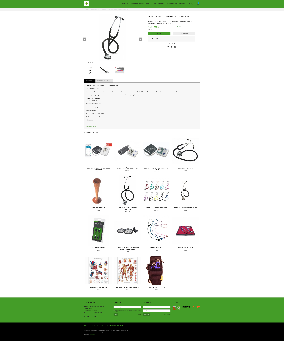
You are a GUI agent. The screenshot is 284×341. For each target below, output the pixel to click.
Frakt (85, 325)
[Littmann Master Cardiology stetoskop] (112, 37)
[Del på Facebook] (171, 47)
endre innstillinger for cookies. (120, 332)
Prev (84, 39)
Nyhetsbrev (120, 325)
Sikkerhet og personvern (108, 325)
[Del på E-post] (175, 47)
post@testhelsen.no (92, 310)
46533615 (91, 308)
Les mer (139, 314)
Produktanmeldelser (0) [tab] (103, 80)
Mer (189, 3)
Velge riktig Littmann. (91, 126)
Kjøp (160, 33)
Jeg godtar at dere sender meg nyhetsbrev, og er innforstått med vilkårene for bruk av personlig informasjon (127, 311)
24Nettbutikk (92, 334)
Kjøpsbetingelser (94, 325)
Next (140, 39)
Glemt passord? (167, 314)
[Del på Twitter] (168, 47)
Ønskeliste (184, 33)
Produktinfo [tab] (89, 80)
